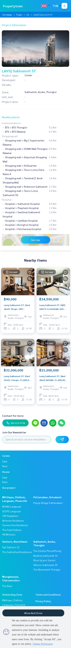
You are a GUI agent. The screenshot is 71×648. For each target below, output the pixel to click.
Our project (8, 487)
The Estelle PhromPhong (47, 550)
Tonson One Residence (15, 525)
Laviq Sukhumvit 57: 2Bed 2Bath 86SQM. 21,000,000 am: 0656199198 (52, 378)
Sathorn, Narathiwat (14, 541)
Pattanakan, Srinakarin (47, 497)
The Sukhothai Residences (17, 552)
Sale (4, 461)
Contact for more (12, 415)
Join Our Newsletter (14, 432)
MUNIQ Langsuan (11, 506)
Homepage (7, 14)
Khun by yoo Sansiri (44, 560)
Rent (4, 466)
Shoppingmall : (10, 136)
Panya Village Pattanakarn (48, 502)
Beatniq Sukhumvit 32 (45, 555)
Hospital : (7, 199)
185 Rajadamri (10, 515)
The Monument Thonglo (46, 569)
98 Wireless (8, 534)
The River (7, 586)
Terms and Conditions (48, 594)
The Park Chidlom (11, 529)
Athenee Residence (13, 520)
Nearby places (11, 117)
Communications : (12, 123)
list (27, 14)
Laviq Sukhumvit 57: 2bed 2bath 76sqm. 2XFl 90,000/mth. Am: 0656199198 (17, 307)
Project (19, 14)
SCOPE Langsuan (11, 511)
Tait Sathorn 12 (10, 547)
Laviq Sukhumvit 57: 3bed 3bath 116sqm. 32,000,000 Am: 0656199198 (17, 378)
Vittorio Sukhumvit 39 (45, 565)
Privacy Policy (43, 601)
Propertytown (13, 6)
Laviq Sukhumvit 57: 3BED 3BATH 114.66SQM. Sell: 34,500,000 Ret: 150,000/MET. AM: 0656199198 (52, 307)
